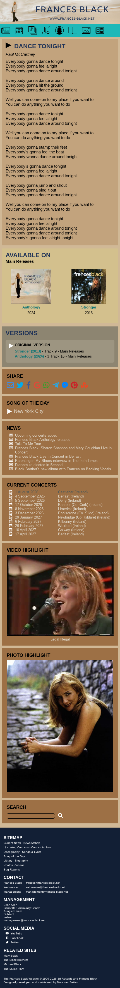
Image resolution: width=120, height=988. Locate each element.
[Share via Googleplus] (37, 385)
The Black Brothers (16, 959)
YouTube (16, 933)
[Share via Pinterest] (74, 385)
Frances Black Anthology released (42, 439)
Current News (12, 842)
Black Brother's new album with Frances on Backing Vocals (63, 469)
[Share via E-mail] (10, 385)
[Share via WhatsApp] (46, 385)
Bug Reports (12, 869)
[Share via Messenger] (65, 385)
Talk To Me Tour (28, 444)
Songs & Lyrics (31, 851)
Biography (21, 860)
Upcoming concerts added (36, 435)
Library (8, 860)
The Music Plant (14, 968)
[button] (9, 45)
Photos (8, 865)
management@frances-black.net (47, 891)
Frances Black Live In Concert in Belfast (48, 456)
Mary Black (11, 955)
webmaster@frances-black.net (45, 887)
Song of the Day (14, 856)
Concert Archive (41, 847)
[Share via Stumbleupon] (84, 385)
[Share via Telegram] (55, 385)
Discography (12, 851)
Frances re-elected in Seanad (39, 465)
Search (16, 807)
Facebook (17, 937)
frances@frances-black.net (43, 882)
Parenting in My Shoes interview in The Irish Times (56, 461)
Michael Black (12, 964)
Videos (19, 865)
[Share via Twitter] (20, 385)
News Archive (31, 842)
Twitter (15, 942)
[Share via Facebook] (29, 385)
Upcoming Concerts (16, 847)
